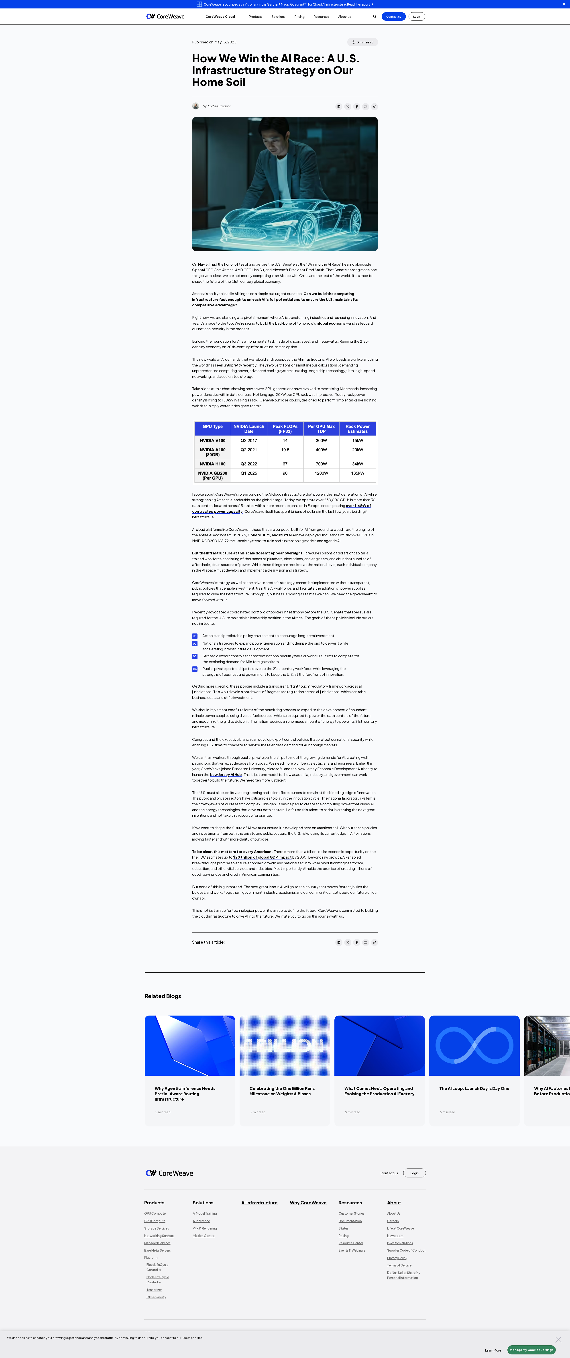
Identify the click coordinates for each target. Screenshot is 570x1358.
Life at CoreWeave (400, 1228)
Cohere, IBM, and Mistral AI (272, 535)
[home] (165, 16)
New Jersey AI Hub (226, 774)
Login (417, 16)
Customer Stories (351, 1213)
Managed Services (157, 1243)
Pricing (344, 1236)
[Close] (558, 1340)
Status (343, 1228)
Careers (393, 1221)
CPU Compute (154, 1221)
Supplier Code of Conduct (406, 1250)
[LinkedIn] (338, 106)
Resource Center (351, 1243)
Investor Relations (400, 1243)
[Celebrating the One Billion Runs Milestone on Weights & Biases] (285, 1071)
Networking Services (159, 1236)
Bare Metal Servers (157, 1250)
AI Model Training (205, 1213)
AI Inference (201, 1221)
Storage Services (156, 1228)
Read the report (358, 4)
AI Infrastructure (259, 1202)
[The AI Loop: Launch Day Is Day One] (474, 1071)
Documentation (350, 1221)
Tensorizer (154, 1290)
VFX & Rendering (205, 1228)
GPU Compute (155, 1213)
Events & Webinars (352, 1250)
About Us (393, 1213)
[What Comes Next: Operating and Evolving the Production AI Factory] (379, 1071)
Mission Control (204, 1236)
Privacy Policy (397, 1258)
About (394, 1202)
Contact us (393, 16)
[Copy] (374, 106)
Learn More (493, 1350)
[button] (220, 16)
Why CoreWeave (308, 1202)
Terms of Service (399, 1265)
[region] (285, 1344)
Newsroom (395, 1236)
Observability (156, 1297)
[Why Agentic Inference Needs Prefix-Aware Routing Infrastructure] (190, 1071)
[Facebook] (356, 106)
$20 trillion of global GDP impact (262, 857)
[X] (347, 106)
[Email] (365, 106)
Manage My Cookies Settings (531, 1349)
